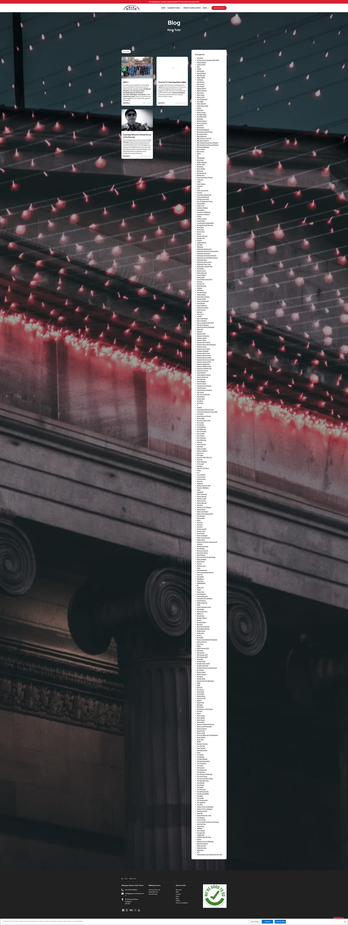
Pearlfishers (200, 579)
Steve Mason (201, 720)
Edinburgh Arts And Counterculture (207, 251)
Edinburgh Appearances (204, 249)
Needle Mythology (202, 546)
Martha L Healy (201, 498)
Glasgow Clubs (201, 340)
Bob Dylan (200, 160)
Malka (199, 490)
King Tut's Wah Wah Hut (204, 457)
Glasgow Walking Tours (204, 366)
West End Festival (202, 844)
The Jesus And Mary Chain (205, 778)
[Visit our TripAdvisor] (131, 910)
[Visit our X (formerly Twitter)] (135, 910)
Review (199, 620)
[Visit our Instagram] (127, 910)
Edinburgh (200, 247)
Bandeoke (200, 119)
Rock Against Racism (203, 629)
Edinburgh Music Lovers (204, 262)
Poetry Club (200, 592)
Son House (200, 689)
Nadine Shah (201, 540)
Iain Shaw (200, 401)
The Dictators (201, 772)
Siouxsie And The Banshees (205, 681)
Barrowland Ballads (203, 130)
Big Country (200, 151)
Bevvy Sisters (201, 149)
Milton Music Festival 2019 (205, 514)
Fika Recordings (201, 292)
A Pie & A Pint (201, 64)
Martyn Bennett (202, 503)
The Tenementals (202, 800)
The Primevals (201, 789)
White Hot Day (201, 846)
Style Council (201, 733)
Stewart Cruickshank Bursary (205, 724)
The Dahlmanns (202, 770)
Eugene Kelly (201, 277)
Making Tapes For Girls (204, 485)
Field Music (200, 290)
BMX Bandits (201, 158)
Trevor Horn (200, 826)
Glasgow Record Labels (204, 357)
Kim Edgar (200, 455)
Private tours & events (192, 8)
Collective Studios (202, 208)
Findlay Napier (201, 294)
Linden (199, 470)
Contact (178, 894)
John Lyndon (201, 433)
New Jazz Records (202, 551)
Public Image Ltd (202, 603)
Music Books (201, 533)
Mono (199, 520)
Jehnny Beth (200, 418)
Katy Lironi (200, 453)
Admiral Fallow (201, 73)
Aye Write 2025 (201, 117)
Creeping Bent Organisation (205, 223)
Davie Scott (200, 229)
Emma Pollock (201, 275)
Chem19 (199, 192)
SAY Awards (200, 653)
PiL (198, 585)
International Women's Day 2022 (207, 412)
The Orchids (200, 783)
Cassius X (200, 186)
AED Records (201, 75)
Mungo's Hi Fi (201, 531)
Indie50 (199, 407)
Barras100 (200, 125)
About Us (179, 890)
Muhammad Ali (201, 529)
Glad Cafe (200, 329)
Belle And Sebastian (203, 147)
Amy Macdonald (202, 99)
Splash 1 (199, 700)
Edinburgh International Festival (206, 255)
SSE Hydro (200, 707)
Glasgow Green (201, 347)
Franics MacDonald (203, 301)
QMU (198, 605)
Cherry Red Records (203, 197)
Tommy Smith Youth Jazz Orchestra (208, 822)
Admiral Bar (200, 71)
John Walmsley (201, 440)
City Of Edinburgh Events (204, 201)
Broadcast (200, 166)
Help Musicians (201, 388)
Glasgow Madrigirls (203, 351)
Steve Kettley (201, 718)
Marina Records (201, 496)
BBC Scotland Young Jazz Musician (207, 143)
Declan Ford (200, 232)
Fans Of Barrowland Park (204, 279)
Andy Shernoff (201, 104)
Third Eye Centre (202, 811)
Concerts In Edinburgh (204, 212)
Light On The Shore (203, 468)
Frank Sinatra (201, 303)
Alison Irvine (200, 97)
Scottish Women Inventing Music (207, 668)
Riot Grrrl (199, 624)
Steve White (200, 722)
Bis (198, 156)
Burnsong (200, 171)
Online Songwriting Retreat (205, 572)
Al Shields (200, 80)
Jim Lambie (200, 423)
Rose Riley (200, 637)
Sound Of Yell (201, 698)
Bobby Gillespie (202, 162)
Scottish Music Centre (203, 663)
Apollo (199, 108)
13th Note (200, 58)
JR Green (199, 442)
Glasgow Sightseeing (203, 364)
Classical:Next (201, 203)
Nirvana (199, 564)
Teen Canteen (201, 748)
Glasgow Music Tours (203, 353)
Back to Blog (126, 51)
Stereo (199, 713)
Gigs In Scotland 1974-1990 (205, 323)
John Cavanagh (201, 431)
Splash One (200, 702)
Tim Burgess (200, 817)
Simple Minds (201, 679)
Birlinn (199, 153)
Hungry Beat (201, 399)
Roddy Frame (201, 631)
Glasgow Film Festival (203, 342)
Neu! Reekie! (200, 548)
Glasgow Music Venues (204, 355)
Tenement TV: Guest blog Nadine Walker (172, 82)
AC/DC (199, 69)
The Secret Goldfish (203, 794)
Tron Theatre (201, 831)
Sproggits (200, 705)
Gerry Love (200, 314)
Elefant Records (202, 273)
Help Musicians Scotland (204, 390)
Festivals (199, 288)
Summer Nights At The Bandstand (207, 735)
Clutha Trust (200, 206)
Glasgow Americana (203, 336)
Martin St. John (201, 501)
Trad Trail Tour (201, 824)
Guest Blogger (201, 381)
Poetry (199, 590)
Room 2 (199, 635)
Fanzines (199, 281)
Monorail (199, 522)
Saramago (200, 650)
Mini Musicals (201, 516)
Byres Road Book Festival (204, 177)
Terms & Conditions (182, 903)
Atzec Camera (201, 112)
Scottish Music (201, 661)
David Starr (200, 227)
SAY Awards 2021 (202, 657)
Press (177, 896)
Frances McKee (201, 299)
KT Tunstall (200, 464)
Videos (199, 839)
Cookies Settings (254, 921)
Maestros (200, 481)
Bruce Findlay (201, 169)
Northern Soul (201, 566)
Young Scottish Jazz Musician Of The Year (209, 854)
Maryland (200, 505)
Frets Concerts (201, 310)
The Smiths (200, 798)
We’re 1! (125, 82)
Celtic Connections (202, 190)
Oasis (198, 568)
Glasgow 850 (201, 334)
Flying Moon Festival (203, 297)
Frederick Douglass (202, 308)
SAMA (199, 646)
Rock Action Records (203, 627)
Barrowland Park (202, 134)
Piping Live (200, 587)
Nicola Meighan (201, 559)
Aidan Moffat (201, 77)
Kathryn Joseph (201, 449)
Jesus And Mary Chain (203, 420)
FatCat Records (201, 286)
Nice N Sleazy (201, 555)
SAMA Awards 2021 (203, 648)
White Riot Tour (201, 848)
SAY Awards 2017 (202, 655)
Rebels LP (200, 613)
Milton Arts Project (202, 512)
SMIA (198, 683)
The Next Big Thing (203, 781)
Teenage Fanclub (202, 750)
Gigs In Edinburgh (202, 318)
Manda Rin (200, 492)
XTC (198, 852)
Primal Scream (201, 600)
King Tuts (199, 459)
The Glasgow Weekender (204, 774)
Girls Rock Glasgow (203, 325)
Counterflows (201, 221)
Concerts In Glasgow (203, 214)
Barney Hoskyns (202, 123)
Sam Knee (200, 644)
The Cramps (200, 768)
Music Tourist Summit (203, 538)
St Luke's (199, 711)
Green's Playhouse (202, 377)
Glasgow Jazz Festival (203, 349)
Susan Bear (200, 739)
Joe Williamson (201, 429)
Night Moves (201, 561)
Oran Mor (200, 574)
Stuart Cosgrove (202, 729)
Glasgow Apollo (202, 338)
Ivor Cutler (200, 414)
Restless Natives (202, 618)
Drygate (199, 240)
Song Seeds (200, 692)
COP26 (199, 216)
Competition (201, 210)
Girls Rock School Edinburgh (205, 327)
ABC (198, 67)
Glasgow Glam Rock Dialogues (206, 344)
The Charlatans (201, 763)
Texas (198, 752)
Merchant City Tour (154, 890)
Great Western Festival (204, 375)
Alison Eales (200, 95)
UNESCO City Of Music (204, 837)
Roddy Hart (200, 633)
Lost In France (201, 477)
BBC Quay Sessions (203, 140)
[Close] (345, 922)
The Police (200, 787)
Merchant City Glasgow (204, 507)
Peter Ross (200, 581)
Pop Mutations (201, 594)
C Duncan (200, 179)
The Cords (200, 765)
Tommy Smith (201, 820)
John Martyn (200, 436)
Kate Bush (200, 446)
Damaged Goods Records (205, 225)
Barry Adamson (202, 136)
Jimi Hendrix (200, 425)
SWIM (199, 742)
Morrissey (200, 525)
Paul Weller (200, 577)
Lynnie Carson (201, 479)
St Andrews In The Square (205, 709)
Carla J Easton (201, 184)
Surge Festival (201, 737)
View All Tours (153, 894)
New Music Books (202, 553)
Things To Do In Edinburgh (205, 807)
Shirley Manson (201, 674)
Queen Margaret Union (204, 607)
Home (163, 8)
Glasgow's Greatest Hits (204, 368)
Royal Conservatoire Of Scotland (207, 640)
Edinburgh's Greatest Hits (204, 266)
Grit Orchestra (201, 379)
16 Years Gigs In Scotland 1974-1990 (208, 60)
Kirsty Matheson (202, 462)
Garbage (199, 312)
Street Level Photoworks (204, 726)
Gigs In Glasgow (202, 321)
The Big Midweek (202, 759)
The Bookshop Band (203, 761)
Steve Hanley (201, 715)
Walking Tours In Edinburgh (205, 841)
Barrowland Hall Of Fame (205, 132)
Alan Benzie (200, 82)
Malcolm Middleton (203, 488)
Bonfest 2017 (201, 164)
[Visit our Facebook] (123, 910)
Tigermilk (199, 813)
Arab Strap (200, 110)
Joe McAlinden (201, 427)
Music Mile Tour (153, 892)
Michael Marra (201, 509)
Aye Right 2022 (201, 114)
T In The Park (201, 746)
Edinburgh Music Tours (204, 264)
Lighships (200, 466)
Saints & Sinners (202, 642)
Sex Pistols (200, 670)
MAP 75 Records (202, 494)
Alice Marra (200, 93)
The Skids (200, 796)
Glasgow (199, 331)
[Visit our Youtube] (139, 910)
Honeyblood (201, 396)
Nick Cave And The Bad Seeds (206, 557)
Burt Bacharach (201, 173)
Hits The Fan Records (203, 394)
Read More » (126, 103)
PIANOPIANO (201, 583)
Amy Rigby (200, 101)
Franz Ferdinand (202, 305)
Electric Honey (201, 271)
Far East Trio (200, 284)
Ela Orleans (200, 268)
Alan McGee (200, 86)
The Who (200, 804)
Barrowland (200, 127)
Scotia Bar (200, 659)
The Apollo (200, 755)
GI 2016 (199, 316)
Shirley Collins (201, 672)
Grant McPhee (201, 373)
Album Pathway (202, 91)
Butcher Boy (200, 175)
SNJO (198, 685)
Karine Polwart (201, 444)
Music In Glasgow (202, 535)
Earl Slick (199, 245)
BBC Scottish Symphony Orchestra (207, 145)
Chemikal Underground (204, 195)
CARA (199, 182)
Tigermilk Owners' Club (204, 815)
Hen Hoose (200, 392)
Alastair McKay (201, 88)
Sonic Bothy (200, 694)
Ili (197, 405)
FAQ (177, 892)
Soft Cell (199, 687)
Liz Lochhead (201, 475)
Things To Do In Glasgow (204, 809)
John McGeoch (201, 438)
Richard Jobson (201, 622)
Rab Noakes (200, 609)
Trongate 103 (201, 833)
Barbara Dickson (202, 121)
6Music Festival (201, 62)
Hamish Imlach (201, 383)
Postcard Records (202, 596)
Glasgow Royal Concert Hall (205, 360)
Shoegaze (200, 676)
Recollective (200, 616)
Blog (126, 878)
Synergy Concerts (202, 744)
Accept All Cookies (280, 921)
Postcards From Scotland (204, 598)
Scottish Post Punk (202, 666)
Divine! (199, 234)
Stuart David (201, 731)
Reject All (267, 921)
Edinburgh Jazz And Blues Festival (207, 258)
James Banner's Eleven (204, 416)
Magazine (200, 483)
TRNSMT (199, 828)
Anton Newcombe (202, 106)
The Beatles (200, 757)
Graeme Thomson (202, 370)
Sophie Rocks (201, 696)
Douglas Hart (201, 238)
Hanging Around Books (204, 386)
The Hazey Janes (202, 776)
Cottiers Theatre (202, 219)
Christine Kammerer (203, 199)
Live (198, 472)
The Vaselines (201, 802)
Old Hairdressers (202, 570)
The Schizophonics (203, 791)
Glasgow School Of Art (204, 362)
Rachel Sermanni (202, 611)
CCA (198, 188)
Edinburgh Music (202, 260)
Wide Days (200, 850)
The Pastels (200, 785)
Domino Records (202, 236)
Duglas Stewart (201, 242)
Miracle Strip (200, 518)
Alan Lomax (200, 84)
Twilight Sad (200, 835)
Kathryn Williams (202, 451)
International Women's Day (205, 410)
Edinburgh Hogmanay (203, 253)
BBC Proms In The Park (204, 138)
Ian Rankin (200, 403)
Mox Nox (200, 527)
